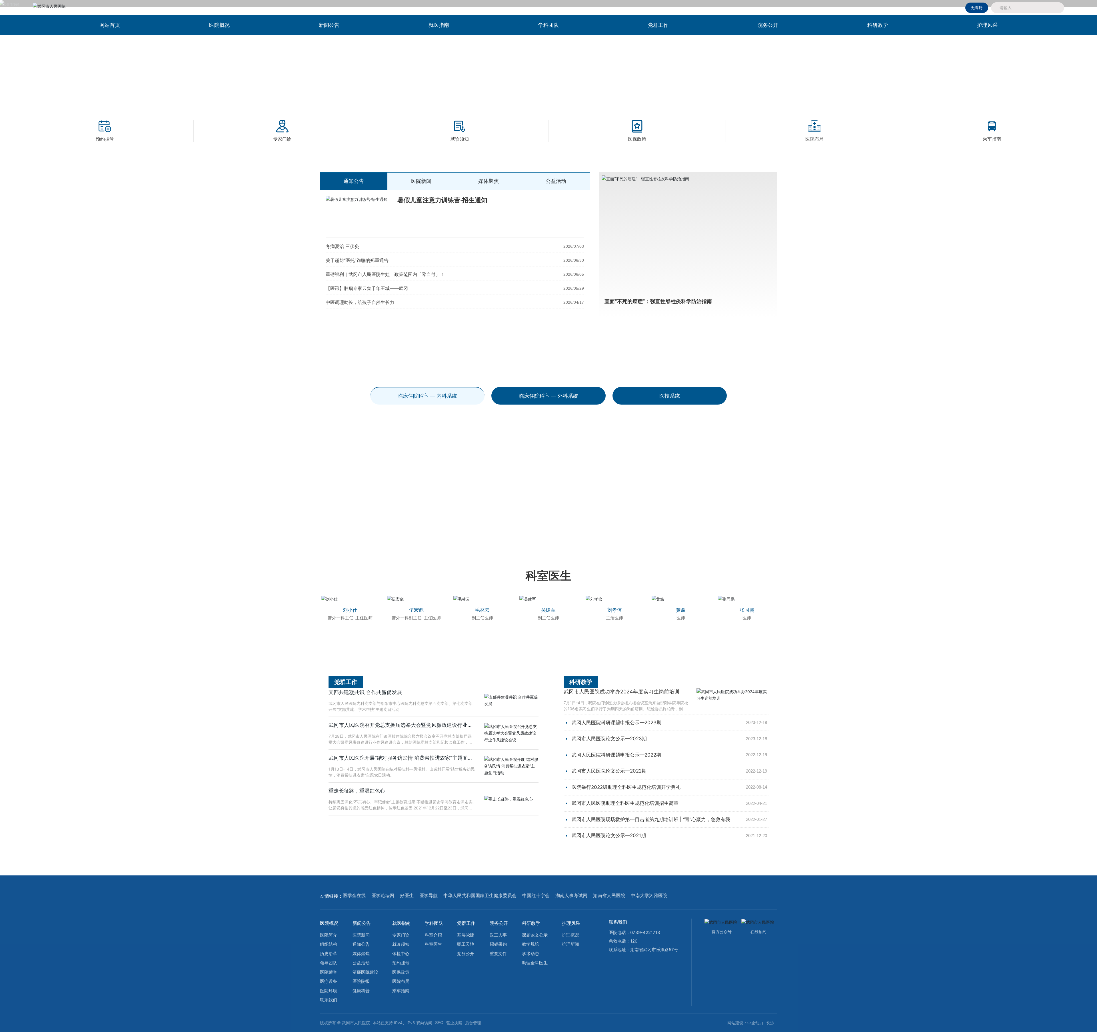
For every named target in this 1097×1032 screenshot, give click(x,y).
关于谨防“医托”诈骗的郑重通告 (357, 260)
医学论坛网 (382, 895)
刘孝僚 (614, 610)
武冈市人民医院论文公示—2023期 (609, 738)
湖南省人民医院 (609, 895)
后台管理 (473, 1022)
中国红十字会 (536, 895)
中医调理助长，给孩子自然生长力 (360, 302)
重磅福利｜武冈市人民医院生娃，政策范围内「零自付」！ (385, 274)
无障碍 (977, 7)
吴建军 (548, 610)
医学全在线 (354, 895)
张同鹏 (747, 610)
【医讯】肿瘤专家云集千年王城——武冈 (367, 288)
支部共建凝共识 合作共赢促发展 (365, 692)
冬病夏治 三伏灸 (342, 246)
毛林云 (482, 610)
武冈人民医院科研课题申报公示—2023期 (616, 722)
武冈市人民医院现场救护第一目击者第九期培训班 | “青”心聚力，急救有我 (651, 819)
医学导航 (428, 895)
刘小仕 (350, 610)
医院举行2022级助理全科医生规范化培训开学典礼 (626, 787)
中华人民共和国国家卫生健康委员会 (480, 895)
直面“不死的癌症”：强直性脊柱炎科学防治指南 (658, 301)
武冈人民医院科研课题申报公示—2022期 (616, 755)
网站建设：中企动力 (745, 1022)
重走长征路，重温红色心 (357, 791)
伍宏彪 (416, 610)
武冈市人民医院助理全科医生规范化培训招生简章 (625, 803)
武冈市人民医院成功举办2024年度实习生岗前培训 (621, 692)
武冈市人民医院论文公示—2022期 (609, 771)
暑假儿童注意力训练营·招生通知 (442, 200)
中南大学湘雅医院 (649, 895)
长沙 (770, 1022)
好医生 (407, 895)
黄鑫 (681, 610)
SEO (439, 1022)
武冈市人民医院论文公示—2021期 (609, 835)
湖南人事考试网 (571, 895)
